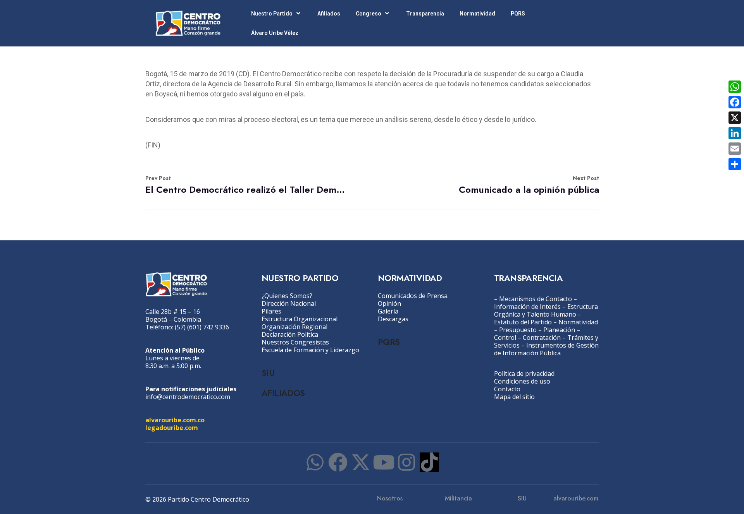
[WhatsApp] (734, 86)
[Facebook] (338, 462)
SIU (268, 373)
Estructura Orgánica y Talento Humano (546, 310)
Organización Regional (294, 326)
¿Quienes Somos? (287, 295)
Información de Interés (527, 306)
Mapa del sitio (514, 396)
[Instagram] (406, 462)
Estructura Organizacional (300, 319)
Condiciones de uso (522, 381)
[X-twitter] (360, 462)
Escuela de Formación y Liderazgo (310, 350)
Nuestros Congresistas (295, 342)
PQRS (518, 13)
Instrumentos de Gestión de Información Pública (546, 349)
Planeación (559, 330)
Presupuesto (518, 330)
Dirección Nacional (289, 303)
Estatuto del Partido (523, 322)
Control (505, 337)
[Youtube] (383, 462)
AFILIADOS (283, 393)
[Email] (734, 148)
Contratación (542, 337)
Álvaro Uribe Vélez (274, 33)
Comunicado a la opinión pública (529, 185)
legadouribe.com (171, 427)
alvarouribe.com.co (175, 420)
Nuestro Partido (272, 13)
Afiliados (328, 13)
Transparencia (425, 13)
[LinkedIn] (734, 133)
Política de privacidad (524, 373)
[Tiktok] (429, 462)
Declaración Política (290, 334)
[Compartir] (734, 164)
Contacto (507, 389)
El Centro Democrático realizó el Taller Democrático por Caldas (247, 185)
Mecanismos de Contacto (535, 299)
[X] (734, 117)
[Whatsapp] (315, 462)
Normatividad (477, 13)
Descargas (393, 319)
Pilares (271, 311)
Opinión (389, 303)
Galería (388, 311)
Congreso (368, 13)
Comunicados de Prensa (413, 295)
